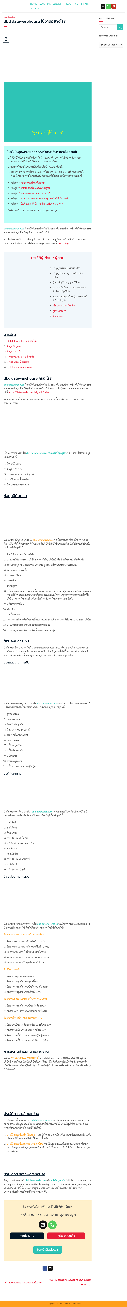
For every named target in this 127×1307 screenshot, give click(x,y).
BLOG (68, 4)
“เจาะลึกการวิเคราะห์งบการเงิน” (34, 193)
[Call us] (108, 6)
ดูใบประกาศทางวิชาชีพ (64, 305)
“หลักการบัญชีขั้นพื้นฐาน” (32, 182)
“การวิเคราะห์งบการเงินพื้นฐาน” (35, 187)
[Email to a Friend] (50, 1268)
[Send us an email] (103, 6)
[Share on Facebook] (45, 1268)
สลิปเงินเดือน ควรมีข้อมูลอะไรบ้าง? (25, 1282)
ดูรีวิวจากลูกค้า (59, 310)
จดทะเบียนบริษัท (9, 17)
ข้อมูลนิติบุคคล (14, 346)
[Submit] (120, 27)
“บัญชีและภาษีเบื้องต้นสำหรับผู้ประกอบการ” (41, 203)
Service (57, 4)
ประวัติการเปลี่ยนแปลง (18, 361)
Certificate (82, 4)
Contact (36, 8)
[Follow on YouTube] (113, 6)
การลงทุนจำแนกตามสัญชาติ (20, 356)
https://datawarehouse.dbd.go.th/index (28, 392)
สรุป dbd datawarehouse (19, 367)
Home (33, 4)
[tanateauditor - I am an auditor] (14, 6)
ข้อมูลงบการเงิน (14, 351)
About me (45, 4)
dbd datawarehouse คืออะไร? (22, 340)
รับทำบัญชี (64, 242)
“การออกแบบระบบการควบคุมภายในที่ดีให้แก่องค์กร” (45, 198)
